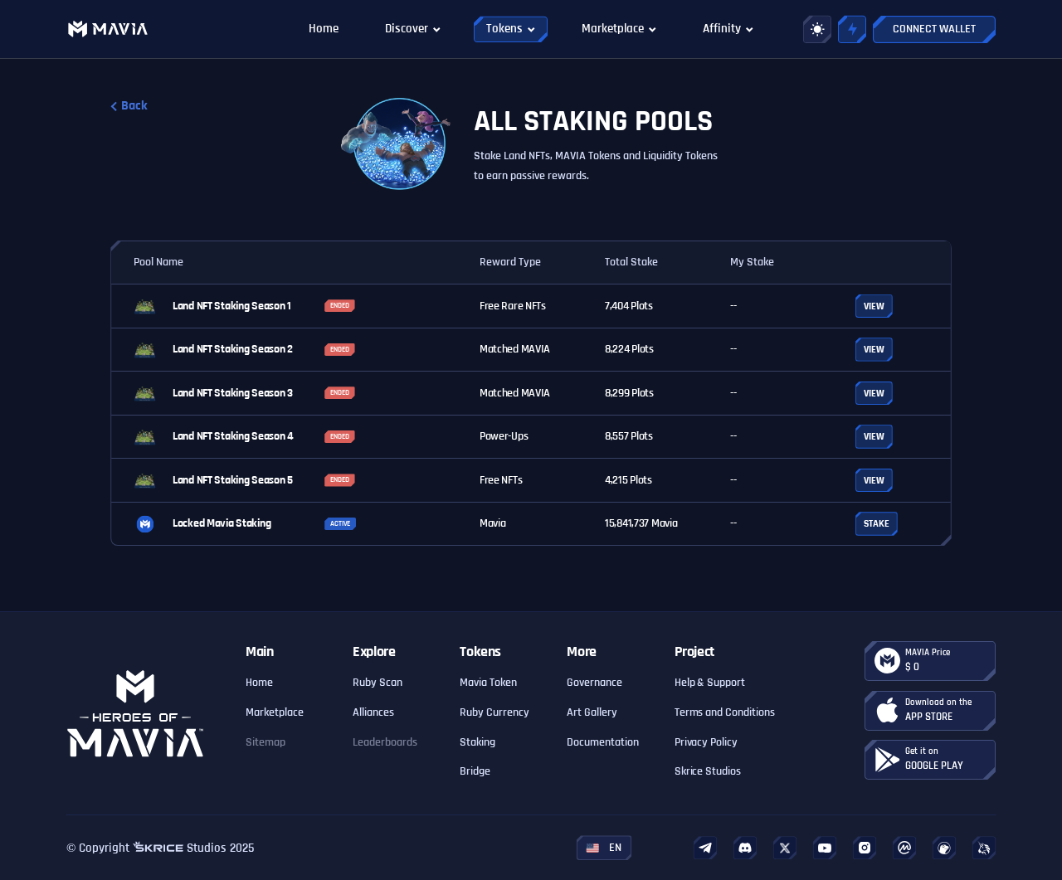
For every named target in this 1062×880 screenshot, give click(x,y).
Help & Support (710, 682)
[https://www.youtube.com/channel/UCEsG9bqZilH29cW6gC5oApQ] (824, 848)
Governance (594, 682)
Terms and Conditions (725, 712)
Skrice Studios (708, 771)
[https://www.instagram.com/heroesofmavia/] (864, 847)
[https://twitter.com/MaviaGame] (785, 848)
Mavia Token (488, 682)
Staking (477, 742)
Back (134, 106)
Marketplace (275, 712)
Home (259, 682)
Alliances (373, 712)
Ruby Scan (377, 682)
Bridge (475, 771)
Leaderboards (385, 742)
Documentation (603, 742)
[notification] (852, 29)
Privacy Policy (706, 742)
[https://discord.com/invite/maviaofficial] (745, 848)
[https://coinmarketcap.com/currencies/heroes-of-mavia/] (904, 847)
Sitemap (265, 742)
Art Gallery (592, 712)
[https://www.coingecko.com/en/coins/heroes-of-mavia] (944, 847)
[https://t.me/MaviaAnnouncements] (705, 848)
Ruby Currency (494, 712)
